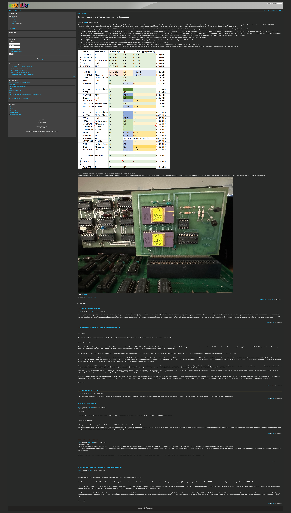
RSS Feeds (13, 110)
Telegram (14, 26)
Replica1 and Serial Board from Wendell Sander (22, 74)
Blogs (78, 13)
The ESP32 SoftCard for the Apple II (19, 68)
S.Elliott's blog (85, 13)
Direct (37, 59)
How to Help (42, 134)
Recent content (14, 35)
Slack (13, 25)
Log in (268, 299)
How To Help (266, 10)
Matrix (13, 19)
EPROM (84, 294)
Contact (280, 10)
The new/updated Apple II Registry (19, 70)
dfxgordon (11, 100)
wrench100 (12, 84)
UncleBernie (90, 331)
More (74, 76)
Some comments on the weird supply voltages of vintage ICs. (99, 327)
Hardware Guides (92, 297)
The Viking (11, 96)
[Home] (19, 7)
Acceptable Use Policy (15, 114)
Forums (15, 10)
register (272, 299)
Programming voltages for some (89, 308)
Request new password (16, 51)
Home (10, 10)
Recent (19, 10)
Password (12, 45)
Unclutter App (45, 59)
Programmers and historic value (89, 390)
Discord (14, 21)
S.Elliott (85, 22)
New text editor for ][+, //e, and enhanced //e (21, 66)
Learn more (12, 28)
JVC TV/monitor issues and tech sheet (20, 72)
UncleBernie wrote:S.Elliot (87, 404)
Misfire (13, 23)
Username (12, 41)
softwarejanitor (91, 311)
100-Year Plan (274, 10)
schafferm (11, 88)
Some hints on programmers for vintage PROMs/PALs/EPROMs (100, 467)
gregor (11, 92)
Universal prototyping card (15, 90)
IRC (13, 18)
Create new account (15, 49)
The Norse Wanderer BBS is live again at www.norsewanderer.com (25, 94)
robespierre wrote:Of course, (88, 439)
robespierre (90, 393)
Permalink (80, 311)
